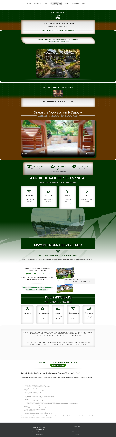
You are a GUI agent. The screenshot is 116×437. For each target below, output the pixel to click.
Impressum (77, 434)
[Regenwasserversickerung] (67, 197)
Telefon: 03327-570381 (77, 429)
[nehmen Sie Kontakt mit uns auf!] (79, 281)
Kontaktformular (77, 426)
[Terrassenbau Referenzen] (29, 196)
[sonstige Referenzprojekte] (87, 196)
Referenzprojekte (39, 434)
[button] (83, 3)
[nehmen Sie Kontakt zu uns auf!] (58, 364)
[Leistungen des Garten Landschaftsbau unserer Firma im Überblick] (58, 256)
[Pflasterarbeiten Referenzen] (48, 196)
